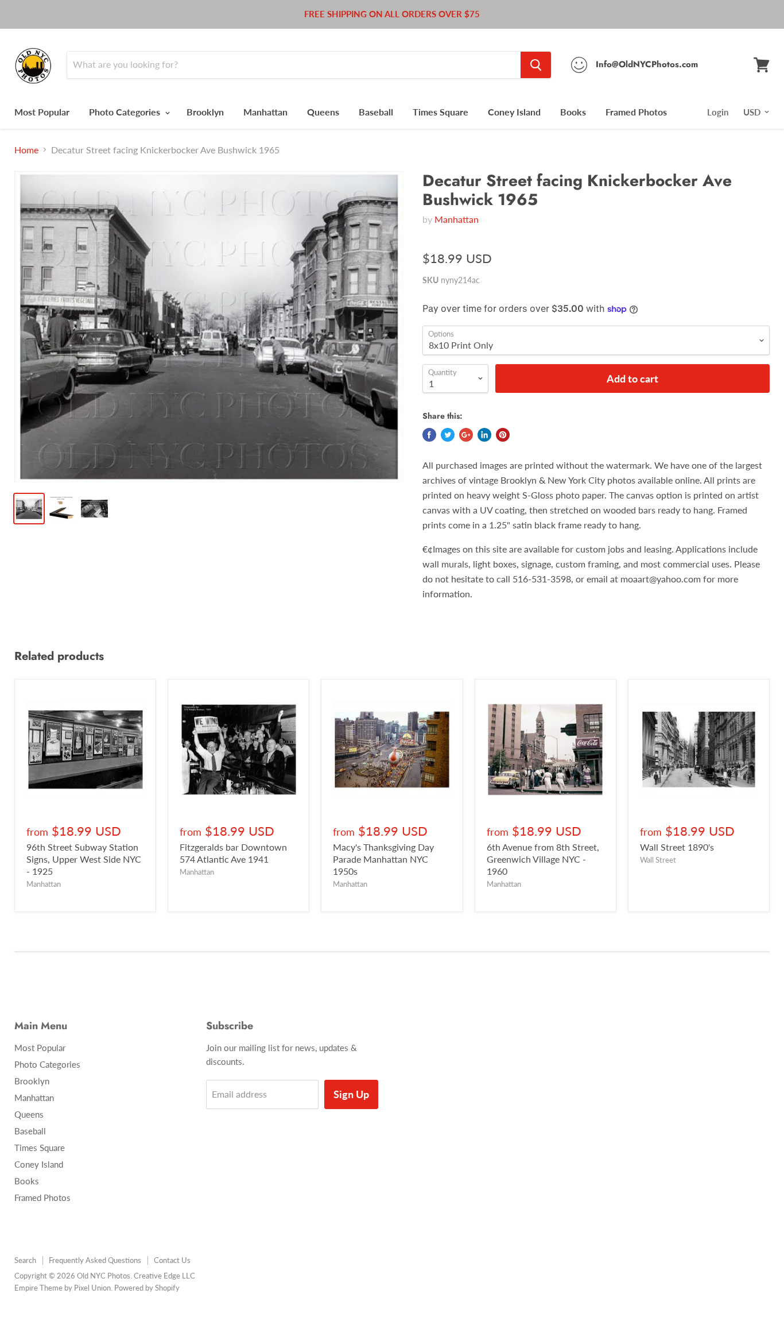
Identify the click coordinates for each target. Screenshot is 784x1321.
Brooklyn (205, 111)
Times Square (440, 111)
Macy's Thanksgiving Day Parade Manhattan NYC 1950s (383, 858)
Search (25, 1260)
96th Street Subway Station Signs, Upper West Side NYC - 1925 (83, 858)
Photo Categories (125, 111)
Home (26, 150)
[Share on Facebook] (429, 435)
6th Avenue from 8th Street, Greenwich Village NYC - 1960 (543, 858)
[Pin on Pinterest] (503, 435)
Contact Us (172, 1260)
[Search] (536, 65)
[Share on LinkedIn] (484, 435)
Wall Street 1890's (677, 846)
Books (573, 111)
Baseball (376, 111)
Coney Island (514, 111)
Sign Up (351, 1094)
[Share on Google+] (466, 435)
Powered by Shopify (147, 1287)
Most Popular (41, 111)
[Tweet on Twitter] (448, 435)
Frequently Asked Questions (95, 1260)
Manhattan (265, 111)
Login (717, 112)
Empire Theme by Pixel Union (62, 1287)
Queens (323, 111)
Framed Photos (636, 111)
